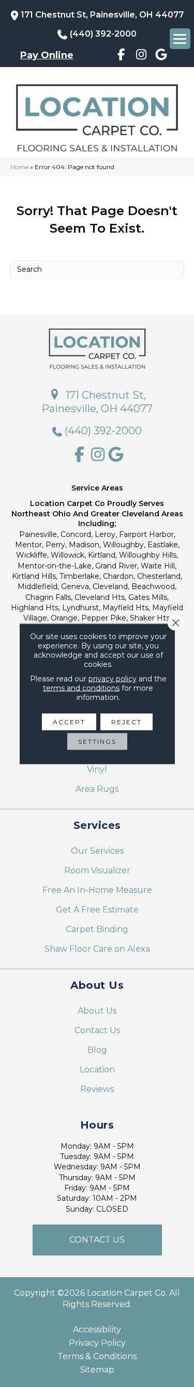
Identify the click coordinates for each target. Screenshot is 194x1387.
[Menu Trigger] (180, 38)
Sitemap (97, 1370)
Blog (97, 1050)
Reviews (97, 1089)
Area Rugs (97, 789)
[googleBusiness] (161, 56)
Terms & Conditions (97, 1356)
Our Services (97, 851)
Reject (126, 721)
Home (19, 167)
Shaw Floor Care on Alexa (97, 949)
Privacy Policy (97, 1343)
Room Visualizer (97, 870)
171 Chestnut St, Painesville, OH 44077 (102, 15)
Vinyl (97, 769)
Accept (69, 721)
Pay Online (46, 55)
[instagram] (141, 56)
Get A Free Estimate (97, 910)
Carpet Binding (97, 929)
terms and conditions (81, 687)
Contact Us (97, 1030)
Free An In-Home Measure (97, 890)
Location (97, 1069)
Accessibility (97, 1330)
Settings (97, 741)
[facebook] (121, 56)
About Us (97, 1011)
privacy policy (112, 678)
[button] (97, 1240)
